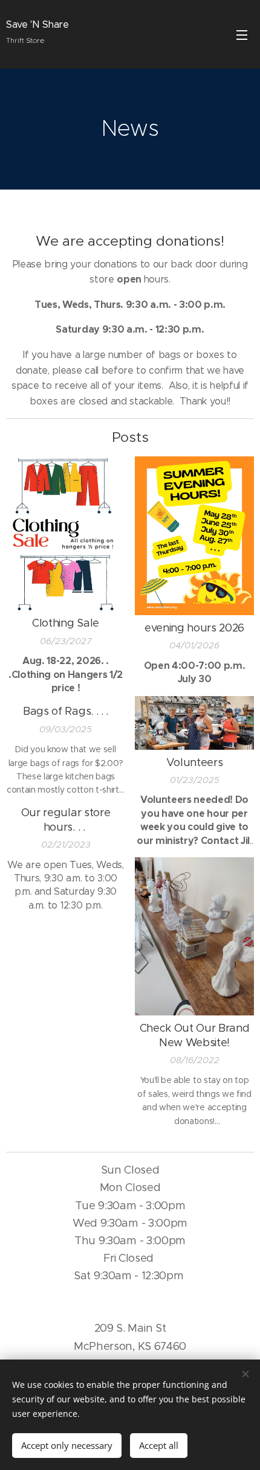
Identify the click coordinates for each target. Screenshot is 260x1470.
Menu (242, 34)
